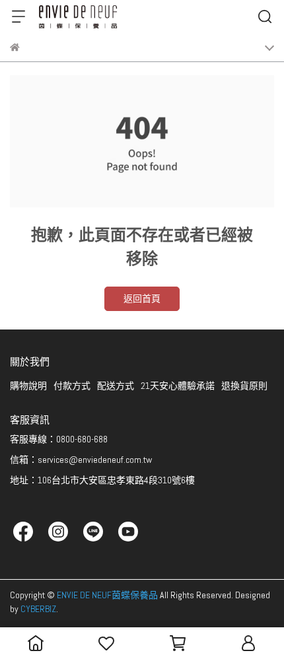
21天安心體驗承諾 (178, 386)
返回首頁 (142, 298)
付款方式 (71, 386)
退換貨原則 (244, 386)
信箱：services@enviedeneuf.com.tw (81, 460)
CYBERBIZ (38, 609)
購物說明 (28, 386)
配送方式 (115, 386)
